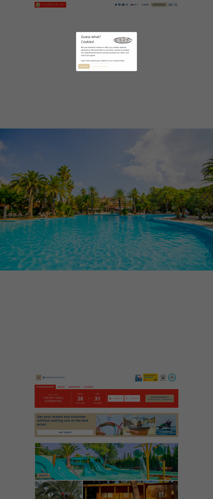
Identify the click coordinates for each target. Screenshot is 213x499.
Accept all (84, 66)
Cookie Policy (118, 60)
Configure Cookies (99, 66)
